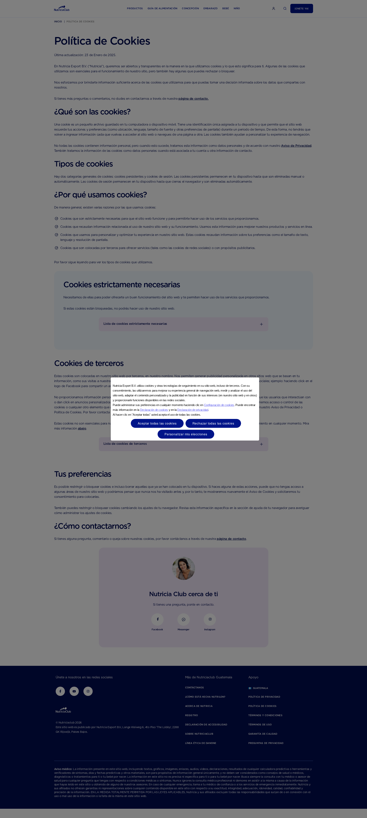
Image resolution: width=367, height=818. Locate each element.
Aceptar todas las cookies (157, 423)
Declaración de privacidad (192, 409)
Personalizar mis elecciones (186, 434)
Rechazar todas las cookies (213, 423)
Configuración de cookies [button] (219, 405)
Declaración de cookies (154, 409)
